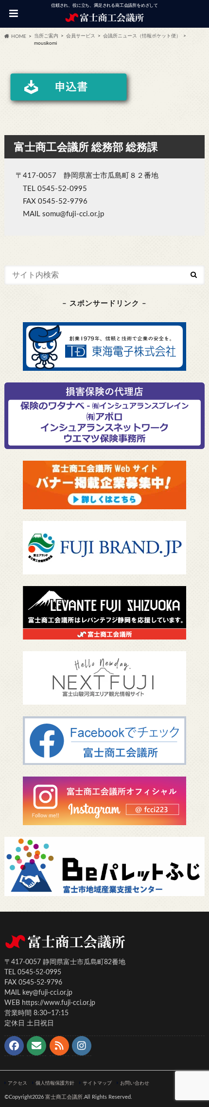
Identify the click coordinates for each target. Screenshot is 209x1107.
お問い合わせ (134, 1083)
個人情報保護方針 (54, 1083)
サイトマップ (97, 1083)
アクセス (17, 1083)
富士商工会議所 (64, 1097)
